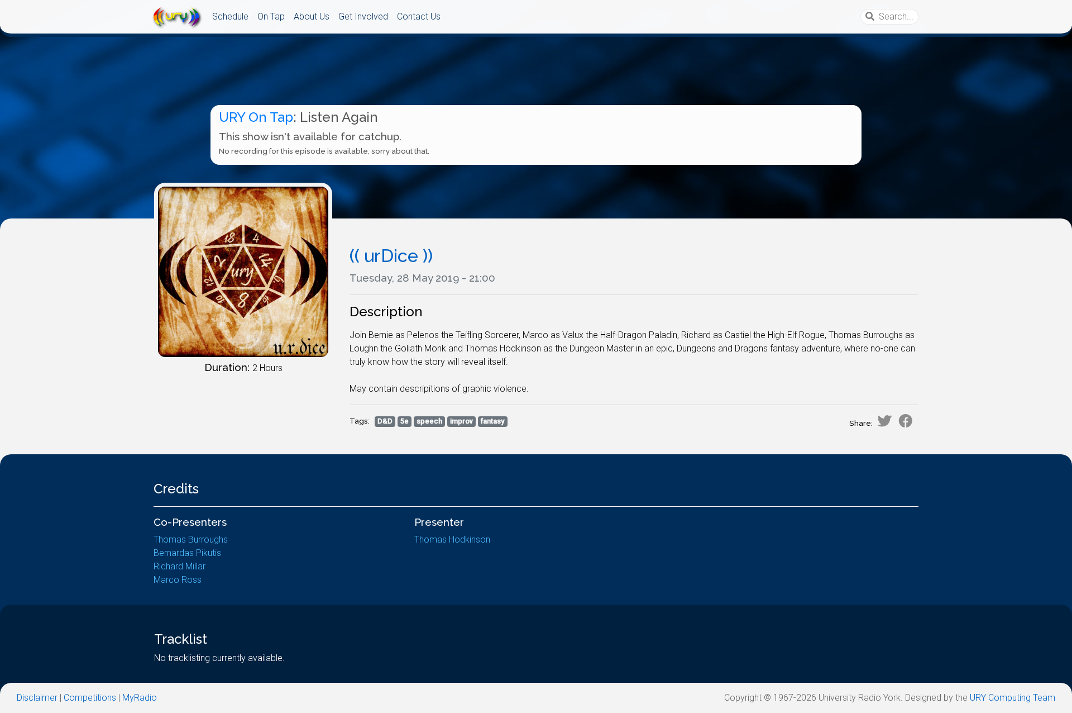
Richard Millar (179, 566)
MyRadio (139, 697)
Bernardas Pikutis (187, 553)
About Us (311, 16)
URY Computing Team (1012, 697)
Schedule (230, 16)
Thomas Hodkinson (452, 539)
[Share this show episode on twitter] (884, 420)
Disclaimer (37, 697)
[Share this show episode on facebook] (905, 420)
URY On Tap (256, 117)
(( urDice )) (391, 255)
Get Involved (363, 16)
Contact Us (419, 16)
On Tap (271, 16)
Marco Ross (178, 579)
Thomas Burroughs (191, 539)
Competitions (90, 697)
